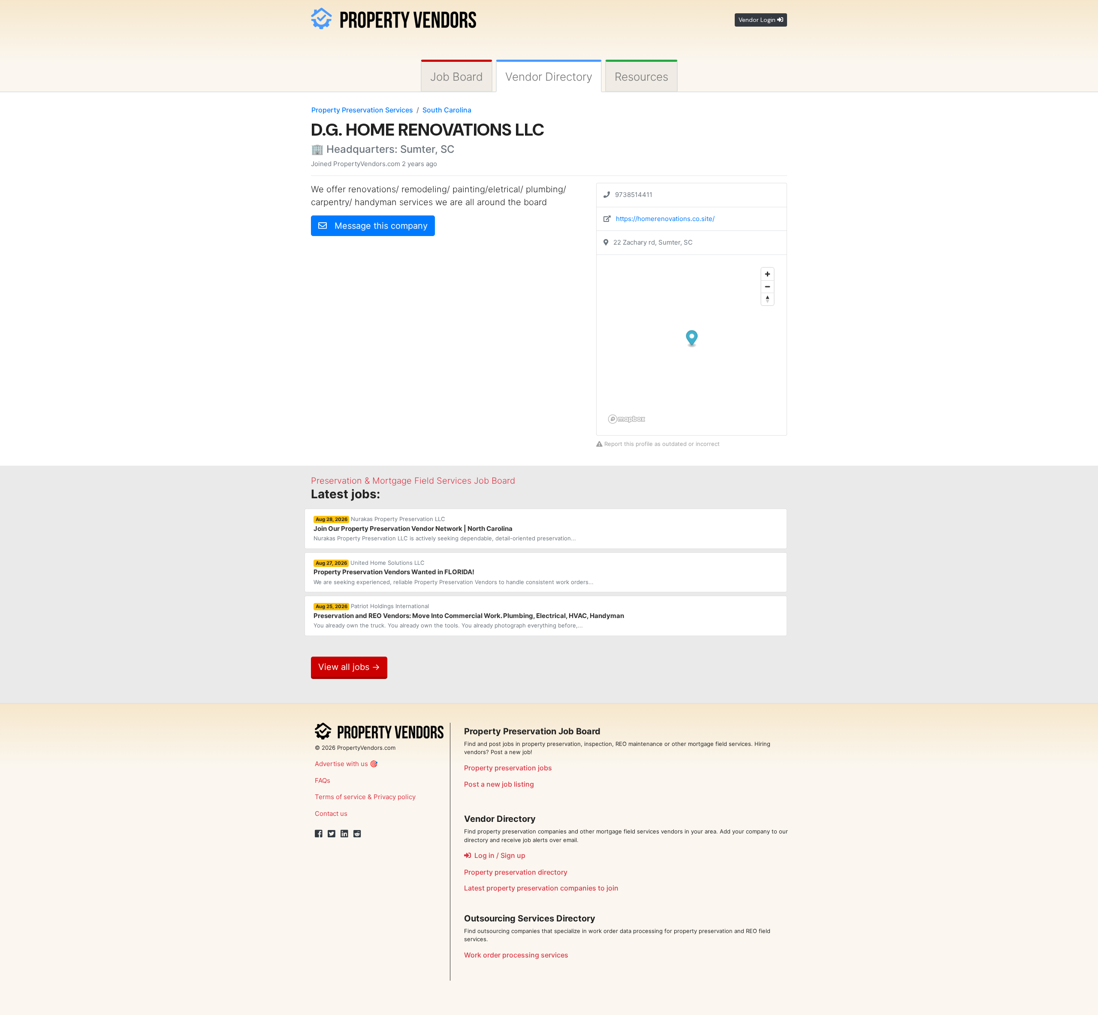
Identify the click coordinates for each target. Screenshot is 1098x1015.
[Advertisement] (383, 303)
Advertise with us (341, 764)
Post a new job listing (499, 784)
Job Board (456, 76)
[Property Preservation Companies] (393, 16)
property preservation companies (541, 888)
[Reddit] (357, 834)
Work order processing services (516, 955)
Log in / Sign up (498, 855)
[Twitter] (331, 834)
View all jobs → (349, 667)
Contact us (331, 813)
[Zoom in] (767, 274)
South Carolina (446, 110)
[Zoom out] (767, 286)
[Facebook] (319, 834)
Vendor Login (758, 20)
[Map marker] (692, 339)
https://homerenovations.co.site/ (665, 219)
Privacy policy (395, 797)
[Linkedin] (344, 834)
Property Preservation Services (362, 110)
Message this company (377, 226)
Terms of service (340, 797)
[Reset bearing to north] (767, 299)
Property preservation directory (515, 872)
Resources (641, 76)
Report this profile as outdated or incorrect (661, 443)
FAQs (322, 780)
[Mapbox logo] (627, 419)
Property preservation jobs (508, 768)
